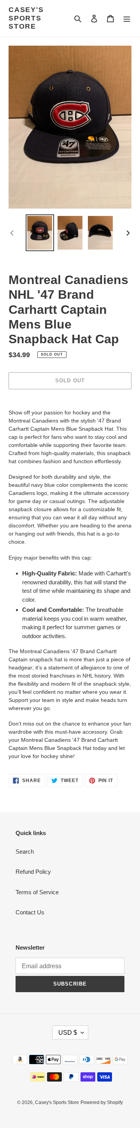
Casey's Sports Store (26, 18)
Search (25, 851)
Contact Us (30, 912)
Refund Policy (33, 871)
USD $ (67, 1032)
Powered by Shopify (101, 1102)
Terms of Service (37, 892)
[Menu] (127, 18)
